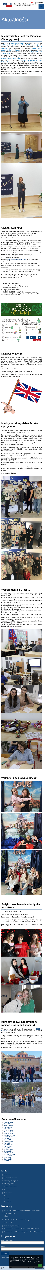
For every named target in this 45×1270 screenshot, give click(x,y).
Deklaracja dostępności (11, 1181)
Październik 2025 (9, 1135)
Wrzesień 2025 (8, 1137)
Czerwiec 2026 (8, 1122)
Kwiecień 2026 (8, 1125)
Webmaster (7, 1175)
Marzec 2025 (8, 1146)
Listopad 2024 (8, 1152)
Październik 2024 (9, 1154)
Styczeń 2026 (8, 1130)
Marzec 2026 (8, 1127)
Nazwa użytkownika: (7, 1240)
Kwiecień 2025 (8, 1145)
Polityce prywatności (34, 1262)
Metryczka (7, 1190)
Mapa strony (8, 1193)
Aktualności (7, 1202)
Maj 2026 (7, 1124)
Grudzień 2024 (8, 1151)
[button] (41, 6)
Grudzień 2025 (8, 1132)
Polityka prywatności (10, 1187)
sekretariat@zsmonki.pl (11, 1226)
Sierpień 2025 (8, 1138)
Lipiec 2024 (7, 1157)
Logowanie (39, 2)
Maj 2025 (7, 1143)
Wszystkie (7, 1160)
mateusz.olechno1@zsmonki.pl (16, 259)
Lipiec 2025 (7, 1140)
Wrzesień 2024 (8, 1156)
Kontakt (6, 1199)
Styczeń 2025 (8, 1149)
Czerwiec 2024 (8, 1159)
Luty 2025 (7, 1148)
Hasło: (3, 1246)
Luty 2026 (7, 1129)
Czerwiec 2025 (8, 1141)
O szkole (7, 1196)
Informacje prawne (9, 1184)
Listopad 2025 (8, 1133)
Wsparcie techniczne (10, 1178)
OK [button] (40, 1265)
